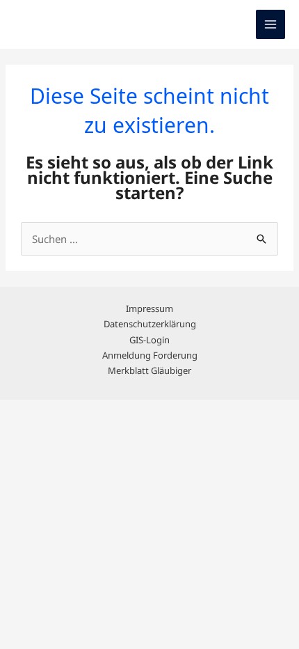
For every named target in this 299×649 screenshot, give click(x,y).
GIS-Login (149, 340)
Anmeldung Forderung (149, 355)
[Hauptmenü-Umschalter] (271, 25)
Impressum (149, 308)
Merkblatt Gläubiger (149, 370)
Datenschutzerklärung (150, 324)
